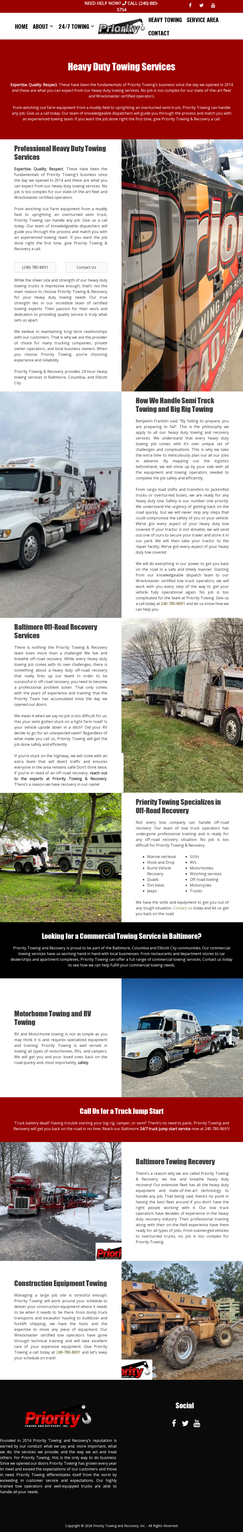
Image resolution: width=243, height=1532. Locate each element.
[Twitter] (201, 5)
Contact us (182, 908)
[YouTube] (213, 5)
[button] (35, 267)
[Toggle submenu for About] (51, 26)
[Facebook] (190, 5)
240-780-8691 (217, 1128)
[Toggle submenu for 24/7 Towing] (92, 26)
